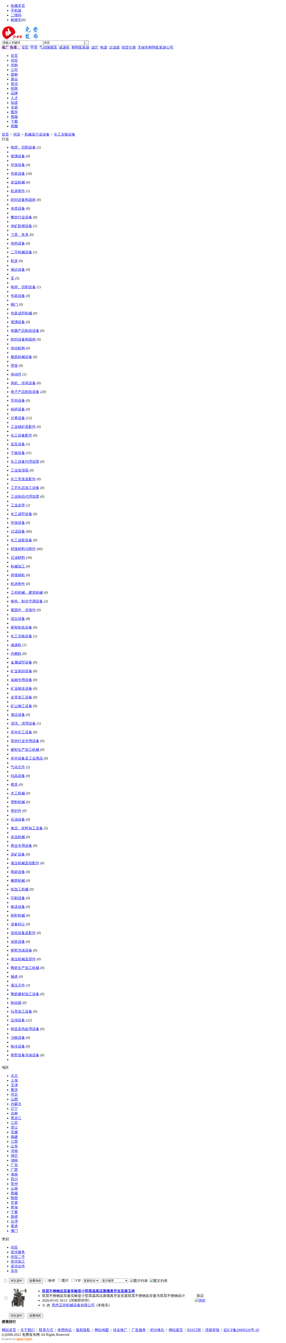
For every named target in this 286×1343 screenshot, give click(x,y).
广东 (14, 1165)
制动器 (16, 1003)
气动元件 (18, 767)
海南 (14, 1174)
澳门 (14, 1231)
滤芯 (94, 47)
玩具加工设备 (21, 1011)
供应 (16, 134)
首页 (5, 134)
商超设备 (18, 872)
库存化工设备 (21, 732)
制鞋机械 (18, 915)
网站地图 (102, 1330)
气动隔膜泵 (48, 47)
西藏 (14, 1193)
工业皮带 (18, 505)
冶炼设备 (18, 1038)
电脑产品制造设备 (25, 331)
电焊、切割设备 (23, 147)
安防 (25, 47)
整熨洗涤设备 (21, 950)
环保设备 (18, 165)
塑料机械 (18, 802)
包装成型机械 (21, 313)
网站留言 (176, 1330)
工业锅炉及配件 (23, 427)
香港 (14, 1226)
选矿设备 (18, 854)
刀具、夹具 (20, 235)
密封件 (16, 811)
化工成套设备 (21, 540)
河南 (14, 1151)
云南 (14, 1188)
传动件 (16, 374)
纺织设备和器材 (23, 200)
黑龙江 (16, 1118)
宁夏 (14, 1212)
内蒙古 (16, 1104)
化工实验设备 (64, 134)
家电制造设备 (21, 627)
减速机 (64, 47)
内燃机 (16, 653)
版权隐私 (83, 1330)
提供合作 (18, 1266)
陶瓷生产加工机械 (25, 968)
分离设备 (18, 418)
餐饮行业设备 (21, 217)
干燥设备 (18, 453)
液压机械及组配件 (25, 863)
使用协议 (64, 1330)
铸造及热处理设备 (25, 1029)
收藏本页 (18, 6)
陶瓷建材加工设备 (25, 994)
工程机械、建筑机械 (27, 592)
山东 (14, 1146)
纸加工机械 (20, 889)
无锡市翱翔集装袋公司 (155, 47)
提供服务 (18, 1252)
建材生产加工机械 (25, 750)
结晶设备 (18, 776)
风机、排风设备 (23, 383)
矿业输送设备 (21, 688)
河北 (14, 1094)
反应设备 (18, 444)
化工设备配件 (21, 435)
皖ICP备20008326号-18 (241, 1330)
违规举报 (212, 1330)
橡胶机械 (18, 880)
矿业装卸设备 (21, 671)
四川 (14, 1179)
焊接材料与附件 (23, 549)
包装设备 (18, 173)
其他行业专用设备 (25, 741)
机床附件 (18, 191)
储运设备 (18, 269)
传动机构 (18, 348)
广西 (14, 1170)
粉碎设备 (18, 409)
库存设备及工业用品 (27, 758)
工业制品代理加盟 (25, 496)
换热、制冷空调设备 (27, 601)
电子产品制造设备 (25, 392)
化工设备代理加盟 (25, 461)
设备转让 (18, 924)
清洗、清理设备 (23, 723)
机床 (14, 261)
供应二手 (18, 1257)
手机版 (16, 10)
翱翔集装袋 (80, 47)
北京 (14, 1076)
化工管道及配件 (23, 479)
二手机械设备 (21, 252)
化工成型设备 (21, 514)
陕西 (14, 1198)
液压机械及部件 (23, 959)
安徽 (14, 1132)
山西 (14, 1099)
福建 (14, 1137)
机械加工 (18, 566)
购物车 (16, 20)
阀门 (14, 304)
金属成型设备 (21, 662)
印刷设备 (18, 898)
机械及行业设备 (37, 134)
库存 (14, 1271)
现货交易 (129, 47)
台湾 (14, 1221)
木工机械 (18, 793)
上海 (14, 1080)
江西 (14, 1141)
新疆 (14, 1217)
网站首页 (9, 1330)
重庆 (14, 1090)
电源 (103, 47)
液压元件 (18, 985)
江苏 (14, 1123)
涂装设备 (18, 942)
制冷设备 (18, 1046)
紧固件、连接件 (23, 610)
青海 (14, 1207)
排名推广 (120, 1330)
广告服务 (139, 1330)
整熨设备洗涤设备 (25, 1055)
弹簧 (14, 365)
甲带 (34, 47)
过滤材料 (18, 557)
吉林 (14, 1113)
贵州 (14, 1184)
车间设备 (18, 400)
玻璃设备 (18, 156)
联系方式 (46, 1330)
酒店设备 (18, 715)
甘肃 (14, 1202)
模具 (14, 784)
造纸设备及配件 (23, 933)
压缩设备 (18, 1020)
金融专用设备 (21, 680)
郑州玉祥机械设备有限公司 (73, 1305)
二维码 (16, 15)
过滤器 (114, 47)
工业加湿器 (20, 470)
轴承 (14, 976)
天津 (14, 1085)
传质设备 (18, 208)
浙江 (14, 1127)
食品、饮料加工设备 (27, 828)
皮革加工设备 (21, 697)
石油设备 (18, 819)
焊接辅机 (18, 575)
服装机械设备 (21, 357)
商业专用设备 (21, 846)
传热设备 (18, 243)
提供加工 (18, 1261)
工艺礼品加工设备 (25, 488)
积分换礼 (157, 1330)
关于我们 (27, 1330)
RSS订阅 (194, 1330)
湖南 (14, 1160)
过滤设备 (18, 531)
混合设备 (18, 619)
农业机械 (18, 182)
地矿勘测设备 (21, 226)
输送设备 (18, 907)
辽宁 (14, 1108)
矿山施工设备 (21, 706)
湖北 (14, 1155)
